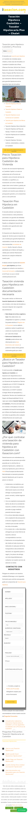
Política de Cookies (17, 805)
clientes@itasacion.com (17, 4)
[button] (14, 724)
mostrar (9, 51)
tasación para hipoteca (18, 56)
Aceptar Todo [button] (9, 808)
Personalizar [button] (14, 810)
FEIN (3, 471)
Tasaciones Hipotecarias (9, 741)
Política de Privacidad (12, 689)
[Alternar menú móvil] (25, 12)
